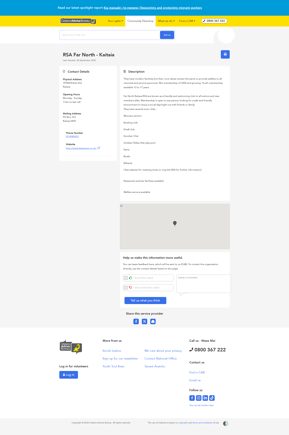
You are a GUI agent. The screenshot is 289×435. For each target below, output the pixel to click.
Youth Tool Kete (113, 366)
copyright (183, 422)
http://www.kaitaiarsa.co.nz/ (81, 148)
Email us (195, 380)
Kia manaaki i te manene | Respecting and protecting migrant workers (153, 8)
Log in (69, 375)
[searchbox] (110, 35)
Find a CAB (197, 372)
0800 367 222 (209, 350)
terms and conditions (203, 422)
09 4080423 (72, 136)
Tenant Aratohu (154, 366)
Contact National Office (160, 358)
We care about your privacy (163, 351)
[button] (115, 21)
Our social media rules (201, 405)
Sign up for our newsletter (120, 358)
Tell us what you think (145, 300)
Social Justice (112, 351)
